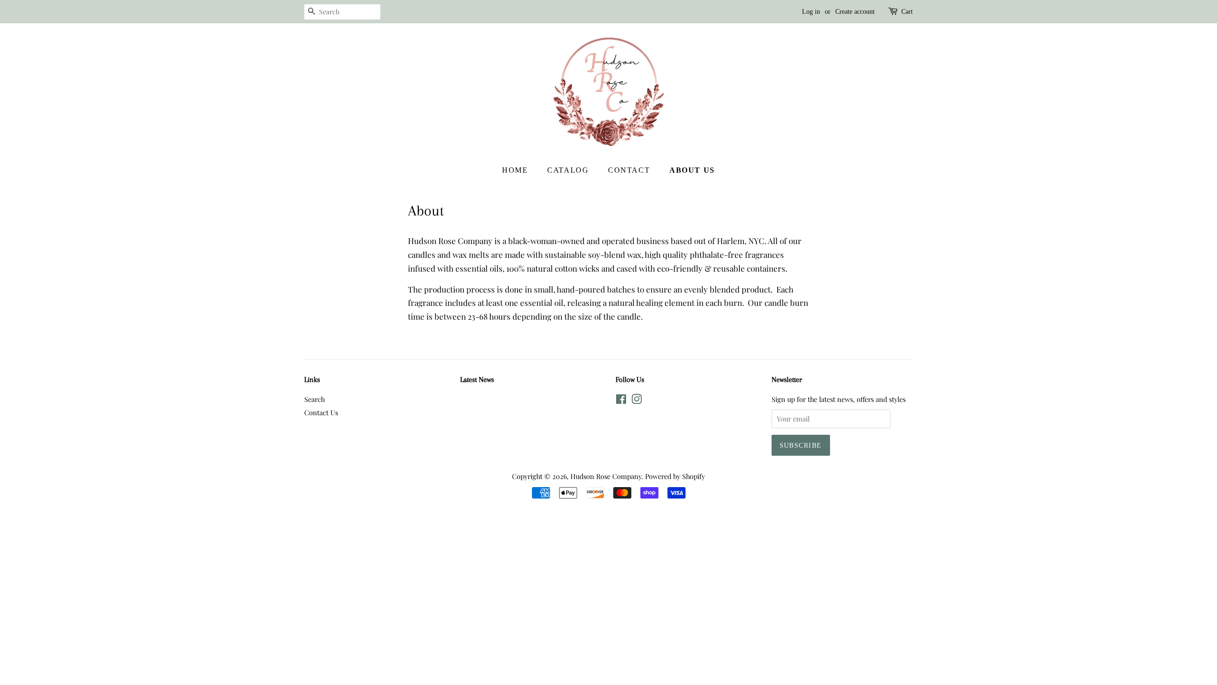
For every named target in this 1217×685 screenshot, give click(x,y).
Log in (811, 11)
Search (314, 399)
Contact (629, 170)
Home (515, 170)
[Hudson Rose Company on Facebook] (621, 400)
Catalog (568, 170)
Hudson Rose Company (605, 476)
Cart (907, 11)
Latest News (477, 379)
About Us (692, 170)
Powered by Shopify (675, 476)
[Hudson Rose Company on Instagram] (636, 400)
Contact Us (321, 412)
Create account (855, 11)
